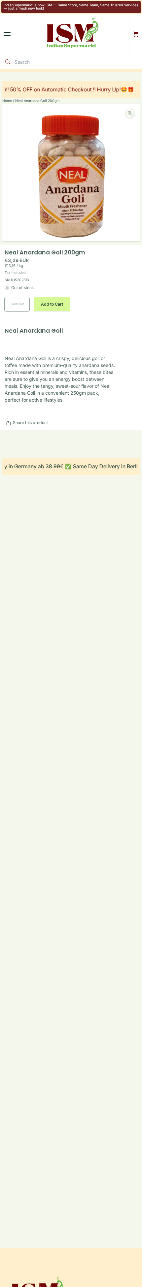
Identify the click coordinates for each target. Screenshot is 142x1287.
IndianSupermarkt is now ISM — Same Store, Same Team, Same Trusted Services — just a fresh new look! (71, 7)
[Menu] (7, 34)
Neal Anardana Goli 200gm (37, 101)
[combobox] (77, 62)
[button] (52, 304)
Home (7, 101)
